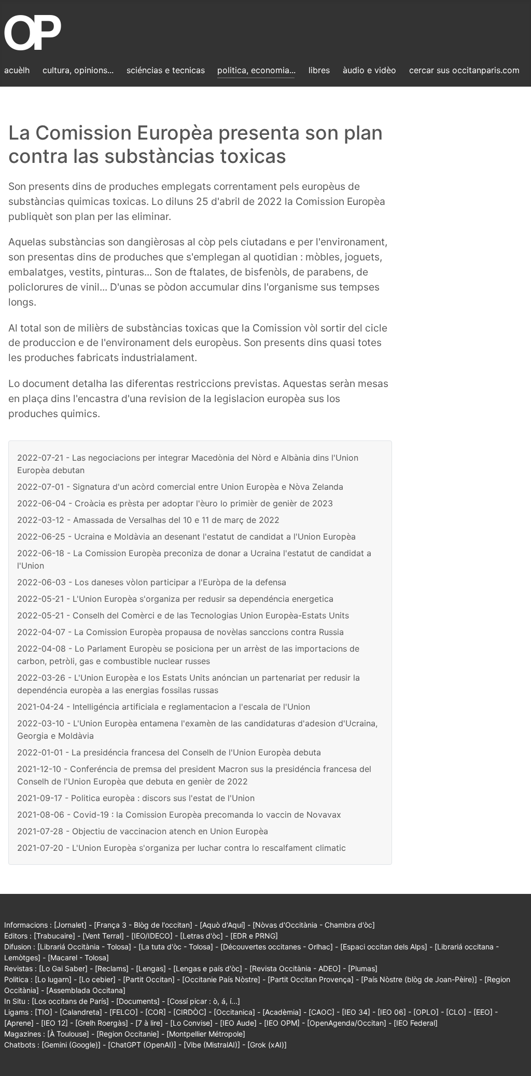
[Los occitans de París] (70, 1001)
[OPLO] (426, 1012)
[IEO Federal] (416, 1022)
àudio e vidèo (369, 70)
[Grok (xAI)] (267, 1044)
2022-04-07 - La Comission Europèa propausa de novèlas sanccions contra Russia (180, 632)
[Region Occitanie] (127, 1033)
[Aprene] (19, 1022)
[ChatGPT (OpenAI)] (142, 1044)
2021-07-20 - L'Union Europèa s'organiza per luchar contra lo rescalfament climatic (181, 848)
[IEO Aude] (238, 1022)
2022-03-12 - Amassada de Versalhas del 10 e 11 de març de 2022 (148, 520)
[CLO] (456, 1012)
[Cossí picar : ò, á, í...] (203, 1001)
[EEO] (483, 1012)
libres (319, 70)
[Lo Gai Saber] (63, 968)
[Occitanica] (234, 1012)
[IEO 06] (392, 1012)
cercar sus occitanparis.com (464, 70)
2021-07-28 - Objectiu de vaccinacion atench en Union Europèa (142, 831)
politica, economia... (256, 70)
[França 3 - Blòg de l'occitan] (143, 924)
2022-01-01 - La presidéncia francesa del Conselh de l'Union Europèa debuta (169, 752)
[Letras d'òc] (201, 935)
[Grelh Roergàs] (101, 1022)
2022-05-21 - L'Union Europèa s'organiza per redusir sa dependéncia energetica (175, 599)
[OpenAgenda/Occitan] (346, 1022)
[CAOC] (321, 1012)
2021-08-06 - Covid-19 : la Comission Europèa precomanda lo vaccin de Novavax (179, 814)
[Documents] (138, 1001)
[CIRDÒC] (189, 1012)
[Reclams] (112, 968)
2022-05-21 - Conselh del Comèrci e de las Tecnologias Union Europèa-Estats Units (183, 615)
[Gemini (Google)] (71, 1044)
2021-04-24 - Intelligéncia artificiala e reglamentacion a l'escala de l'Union (163, 706)
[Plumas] (363, 968)
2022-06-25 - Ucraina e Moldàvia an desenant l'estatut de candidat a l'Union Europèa (186, 536)
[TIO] (43, 1012)
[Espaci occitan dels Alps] (383, 946)
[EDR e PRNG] (254, 935)
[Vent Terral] (103, 935)
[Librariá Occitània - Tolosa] (84, 946)
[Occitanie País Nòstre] (221, 979)
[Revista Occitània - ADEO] (295, 968)
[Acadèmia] (281, 1012)
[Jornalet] (70, 924)
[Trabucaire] (54, 935)
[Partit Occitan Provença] (311, 979)
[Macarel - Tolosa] (78, 957)
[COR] (155, 1012)
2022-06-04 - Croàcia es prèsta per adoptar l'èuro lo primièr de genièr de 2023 (175, 503)
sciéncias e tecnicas (166, 70)
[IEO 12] (54, 1022)
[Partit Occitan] (149, 979)
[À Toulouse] (68, 1033)
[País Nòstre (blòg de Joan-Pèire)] (419, 979)
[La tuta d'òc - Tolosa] (175, 946)
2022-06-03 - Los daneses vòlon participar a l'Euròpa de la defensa (151, 582)
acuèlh (17, 70)
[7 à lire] (149, 1022)
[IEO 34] (356, 1012)
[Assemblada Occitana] (85, 990)
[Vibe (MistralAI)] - (215, 1044)
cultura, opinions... (78, 70)
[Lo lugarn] (53, 979)
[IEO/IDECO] (152, 935)
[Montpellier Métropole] (205, 1033)
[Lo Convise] (191, 1022)
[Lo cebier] (97, 979)
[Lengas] (151, 968)
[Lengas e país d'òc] (207, 968)
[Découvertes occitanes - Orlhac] (276, 946)
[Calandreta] (81, 1012)
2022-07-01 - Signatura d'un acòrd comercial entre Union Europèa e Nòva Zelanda (180, 486)
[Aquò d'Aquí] (222, 924)
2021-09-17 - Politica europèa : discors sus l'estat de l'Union (136, 798)
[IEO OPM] (282, 1022)
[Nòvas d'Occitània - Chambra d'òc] (314, 924)
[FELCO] (123, 1012)
